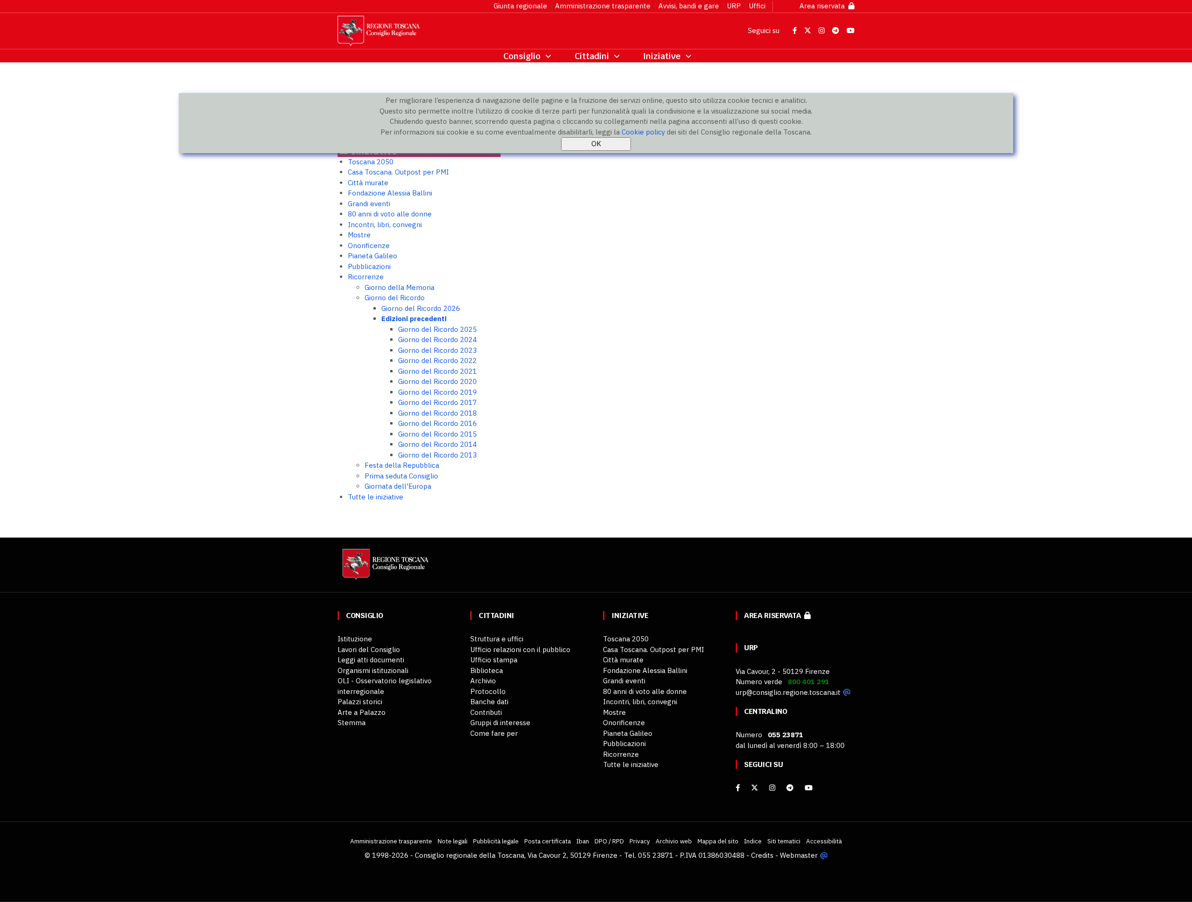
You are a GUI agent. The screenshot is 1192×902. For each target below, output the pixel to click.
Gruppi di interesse (500, 722)
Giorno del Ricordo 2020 (437, 381)
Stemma (352, 722)
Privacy (640, 841)
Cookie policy (643, 132)
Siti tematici (783, 841)
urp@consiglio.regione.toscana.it (788, 692)
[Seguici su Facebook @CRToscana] (795, 30)
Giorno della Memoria (399, 287)
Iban (582, 841)
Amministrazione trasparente (602, 5)
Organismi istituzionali (373, 670)
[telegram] (790, 787)
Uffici (757, 5)
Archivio (483, 680)
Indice (753, 841)
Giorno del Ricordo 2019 (437, 392)
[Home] (384, 569)
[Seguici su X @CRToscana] (808, 30)
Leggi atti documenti (371, 659)
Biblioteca (486, 670)
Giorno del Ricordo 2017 (437, 402)
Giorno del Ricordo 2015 (437, 434)
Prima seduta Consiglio (401, 475)
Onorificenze (369, 245)
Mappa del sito (718, 841)
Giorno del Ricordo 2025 (437, 329)
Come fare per (494, 733)
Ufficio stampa (493, 659)
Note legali (452, 841)
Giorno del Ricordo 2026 (420, 308)
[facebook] (738, 787)
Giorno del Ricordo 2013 (437, 455)
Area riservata (823, 5)
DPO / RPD (609, 841)
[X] (754, 787)
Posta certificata (547, 841)
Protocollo (488, 691)
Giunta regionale (520, 5)
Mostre (359, 234)
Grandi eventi (369, 203)
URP (734, 5)
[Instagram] (772, 787)
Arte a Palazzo (362, 712)
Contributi (486, 712)
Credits (762, 855)
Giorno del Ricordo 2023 (437, 350)
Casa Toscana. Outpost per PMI (398, 172)
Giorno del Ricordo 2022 (437, 360)
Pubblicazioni (369, 266)
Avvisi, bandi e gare (688, 5)
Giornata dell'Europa (398, 486)
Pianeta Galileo (372, 255)
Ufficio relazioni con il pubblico (520, 649)
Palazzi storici (360, 701)
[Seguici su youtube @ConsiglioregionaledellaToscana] (809, 787)
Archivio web (674, 841)
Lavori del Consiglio (369, 649)
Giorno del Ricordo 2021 (437, 371)
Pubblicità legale (496, 841)
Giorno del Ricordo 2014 (437, 444)
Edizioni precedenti (414, 318)
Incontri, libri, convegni (385, 224)
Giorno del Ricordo (395, 297)
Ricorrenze (366, 276)
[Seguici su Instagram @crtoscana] (822, 30)
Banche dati (489, 701)
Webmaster (799, 855)
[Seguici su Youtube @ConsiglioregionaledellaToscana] (850, 30)
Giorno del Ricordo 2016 (437, 423)
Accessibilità (824, 841)
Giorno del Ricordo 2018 (437, 413)
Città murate (368, 182)
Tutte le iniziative (375, 496)
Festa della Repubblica (402, 465)
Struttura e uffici (496, 638)
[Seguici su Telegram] (836, 30)
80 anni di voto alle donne (390, 213)
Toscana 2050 (370, 161)
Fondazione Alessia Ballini (390, 192)
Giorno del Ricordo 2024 (437, 339)
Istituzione (355, 638)
